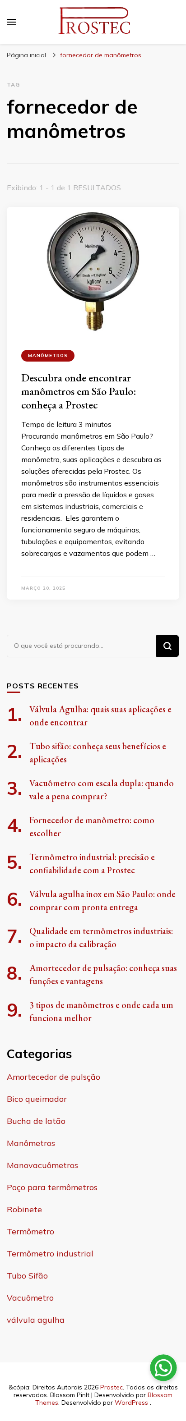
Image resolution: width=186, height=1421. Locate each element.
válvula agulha (36, 1320)
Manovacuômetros (42, 1165)
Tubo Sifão (27, 1275)
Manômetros (48, 355)
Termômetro (30, 1231)
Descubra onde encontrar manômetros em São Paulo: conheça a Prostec (78, 391)
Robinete (24, 1209)
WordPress (131, 1402)
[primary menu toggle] (11, 22)
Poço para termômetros (52, 1187)
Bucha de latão (36, 1121)
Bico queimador (37, 1099)
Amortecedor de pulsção (53, 1077)
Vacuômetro (30, 1298)
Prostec (111, 1387)
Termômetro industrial (50, 1253)
